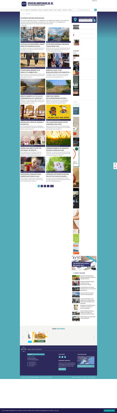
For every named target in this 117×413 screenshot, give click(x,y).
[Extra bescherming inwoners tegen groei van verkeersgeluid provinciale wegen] (58, 35)
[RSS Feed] (65, 224)
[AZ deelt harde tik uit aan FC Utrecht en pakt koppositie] (76, 140)
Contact (70, 9)
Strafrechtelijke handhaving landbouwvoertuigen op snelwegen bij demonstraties (87, 158)
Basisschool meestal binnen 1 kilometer (32, 123)
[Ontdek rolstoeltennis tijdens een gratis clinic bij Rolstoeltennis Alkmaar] (76, 129)
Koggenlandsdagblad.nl (40, 3)
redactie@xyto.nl (33, 231)
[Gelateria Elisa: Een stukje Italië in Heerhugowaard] (76, 164)
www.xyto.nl (32, 232)
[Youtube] (62, 224)
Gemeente (40, 9)
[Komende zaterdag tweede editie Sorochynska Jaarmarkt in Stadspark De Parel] (76, 123)
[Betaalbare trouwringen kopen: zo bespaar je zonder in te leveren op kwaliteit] (76, 153)
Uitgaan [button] (59, 9)
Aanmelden (62, 236)
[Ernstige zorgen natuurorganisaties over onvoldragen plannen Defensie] (58, 87)
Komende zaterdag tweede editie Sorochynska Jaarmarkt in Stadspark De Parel (88, 123)
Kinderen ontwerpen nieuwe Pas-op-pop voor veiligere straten (57, 175)
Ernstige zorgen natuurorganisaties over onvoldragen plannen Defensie (56, 97)
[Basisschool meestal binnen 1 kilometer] (33, 113)
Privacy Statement (91, 244)
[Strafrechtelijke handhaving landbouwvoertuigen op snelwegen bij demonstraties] (76, 158)
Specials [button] (51, 9)
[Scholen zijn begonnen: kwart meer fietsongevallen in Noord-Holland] (33, 35)
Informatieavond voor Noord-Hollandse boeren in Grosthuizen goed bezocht (88, 135)
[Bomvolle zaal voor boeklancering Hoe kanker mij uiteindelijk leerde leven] (58, 61)
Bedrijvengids (34, 9)
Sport (55, 9)
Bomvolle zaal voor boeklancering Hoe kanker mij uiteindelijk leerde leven (58, 71)
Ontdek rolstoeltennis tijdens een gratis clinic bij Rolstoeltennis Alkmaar (87, 129)
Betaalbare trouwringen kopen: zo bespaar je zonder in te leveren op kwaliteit (87, 153)
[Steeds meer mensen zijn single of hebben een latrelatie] (33, 61)
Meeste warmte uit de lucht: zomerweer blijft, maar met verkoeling (31, 97)
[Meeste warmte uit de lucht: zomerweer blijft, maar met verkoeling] (33, 87)
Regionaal (46, 9)
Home (23, 13)
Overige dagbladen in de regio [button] (84, 233)
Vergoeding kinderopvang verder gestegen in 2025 (30, 175)
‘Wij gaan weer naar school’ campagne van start (57, 123)
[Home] (21, 10)
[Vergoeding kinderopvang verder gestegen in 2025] (33, 165)
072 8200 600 (32, 229)
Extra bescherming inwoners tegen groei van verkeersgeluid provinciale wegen (57, 45)
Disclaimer (84, 244)
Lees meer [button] (56, 410)
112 (24, 9)
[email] (115, 167)
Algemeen (28, 9)
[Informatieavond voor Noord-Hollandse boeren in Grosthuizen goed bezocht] (76, 135)
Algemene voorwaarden (76, 244)
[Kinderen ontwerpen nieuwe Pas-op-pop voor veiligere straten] (58, 165)
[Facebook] (59, 224)
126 (52, 186)
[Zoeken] (95, 10)
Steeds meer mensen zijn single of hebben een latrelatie (30, 71)
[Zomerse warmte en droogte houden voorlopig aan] (58, 139)
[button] (24, 25)
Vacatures (65, 9)
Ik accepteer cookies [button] (109, 410)
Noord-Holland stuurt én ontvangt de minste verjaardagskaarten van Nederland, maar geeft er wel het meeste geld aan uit (32, 149)
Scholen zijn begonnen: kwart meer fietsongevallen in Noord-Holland (32, 45)
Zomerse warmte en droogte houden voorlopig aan (57, 149)
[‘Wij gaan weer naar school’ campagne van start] (58, 113)
